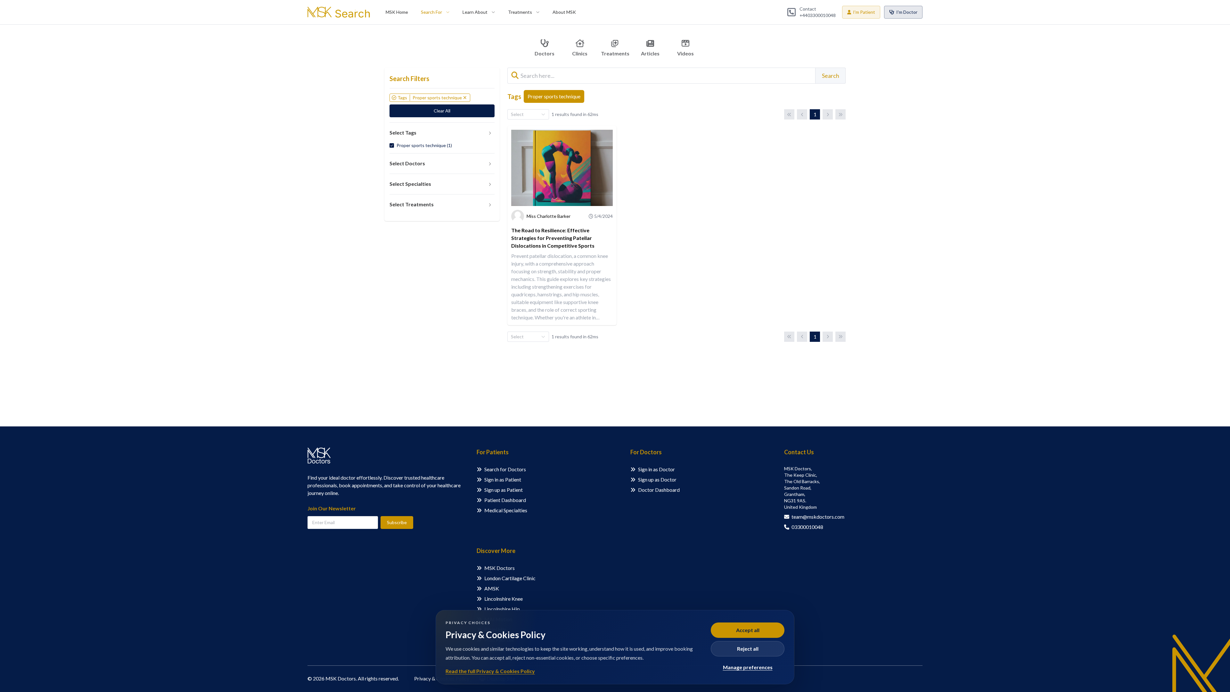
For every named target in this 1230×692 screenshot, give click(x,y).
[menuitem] (396, 12)
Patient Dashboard (505, 500)
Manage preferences (748, 667)
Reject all (747, 649)
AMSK (491, 588)
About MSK (564, 12)
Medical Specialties (505, 510)
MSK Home (397, 12)
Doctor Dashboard (659, 490)
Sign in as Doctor (656, 469)
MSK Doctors (499, 568)
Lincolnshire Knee (503, 599)
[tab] (442, 133)
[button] (442, 133)
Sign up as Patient (503, 490)
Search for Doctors (505, 469)
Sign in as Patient (502, 479)
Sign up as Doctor (657, 479)
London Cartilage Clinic (510, 578)
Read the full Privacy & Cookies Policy (490, 671)
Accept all (747, 630)
